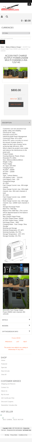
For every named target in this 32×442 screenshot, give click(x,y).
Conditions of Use (23, 435)
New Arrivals (5, 371)
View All (3, 374)
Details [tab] (5, 320)
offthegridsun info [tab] (10, 331)
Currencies (8, 27)
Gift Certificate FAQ (7, 398)
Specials (4, 367)
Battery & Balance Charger (13, 47)
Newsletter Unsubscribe (9, 405)
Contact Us (5, 387)
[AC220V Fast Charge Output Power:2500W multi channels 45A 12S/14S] (15, 72)
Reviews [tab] (5, 326)
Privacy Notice (13, 435)
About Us (4, 391)
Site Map (7, 435)
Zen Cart (3, 430)
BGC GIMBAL (7, 419)
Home (2, 47)
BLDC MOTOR (18, 419)
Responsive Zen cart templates (14, 430)
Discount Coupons (7, 401)
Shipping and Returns (8, 384)
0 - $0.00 (26, 20)
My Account (5, 394)
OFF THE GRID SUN (17, 428)
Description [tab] (7, 123)
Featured (4, 364)
